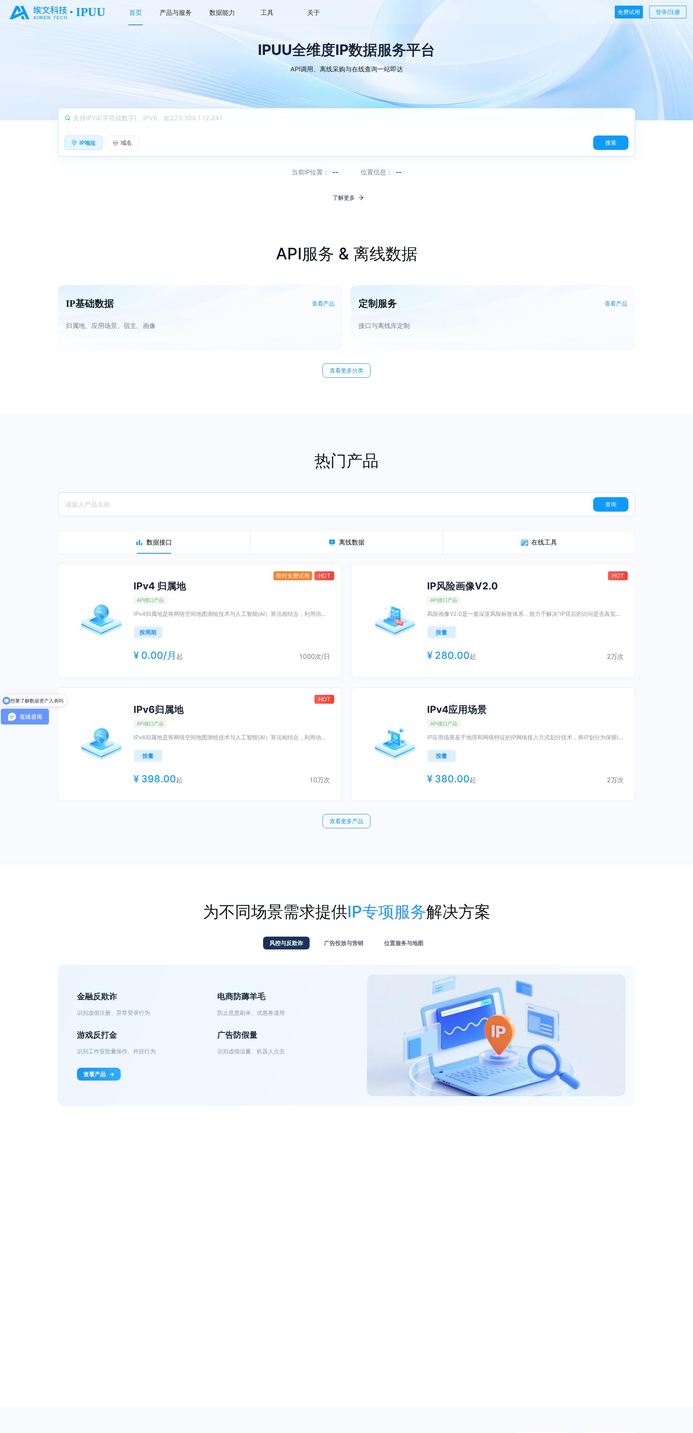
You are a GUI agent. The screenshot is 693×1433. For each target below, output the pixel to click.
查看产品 (98, 1074)
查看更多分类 (346, 370)
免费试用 (629, 11)
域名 (126, 142)
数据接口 (159, 542)
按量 (441, 632)
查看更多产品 (346, 821)
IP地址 (87, 142)
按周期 (148, 632)
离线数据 (352, 542)
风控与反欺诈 (286, 942)
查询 (610, 504)
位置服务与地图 (404, 942)
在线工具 (544, 542)
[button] (200, 317)
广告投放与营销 (343, 942)
